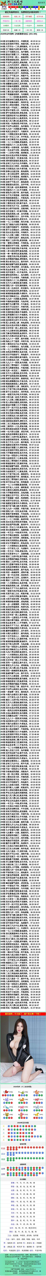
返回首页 (41, 3)
